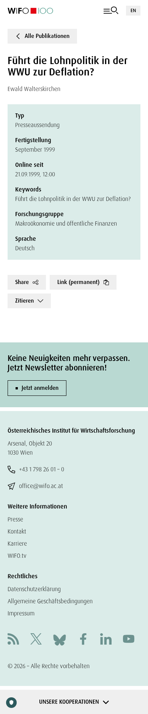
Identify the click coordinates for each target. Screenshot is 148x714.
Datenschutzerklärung (34, 589)
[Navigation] (111, 10)
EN (133, 10)
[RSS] (13, 639)
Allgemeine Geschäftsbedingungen (50, 601)
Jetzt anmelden (40, 388)
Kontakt (17, 531)
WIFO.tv (17, 556)
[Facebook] (83, 639)
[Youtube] (128, 639)
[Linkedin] (106, 639)
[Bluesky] (59, 639)
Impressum (21, 613)
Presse (15, 519)
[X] (36, 639)
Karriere (17, 544)
